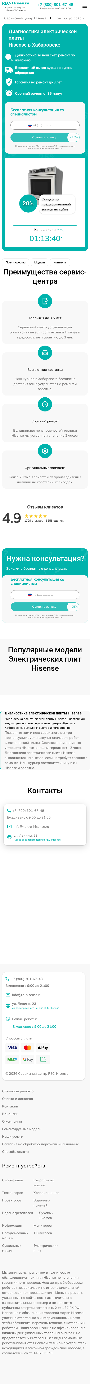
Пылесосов (43, 1233)
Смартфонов (12, 1180)
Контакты (60, 262)
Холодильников (46, 1193)
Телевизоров (12, 1193)
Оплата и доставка (17, 1099)
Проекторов (12, 1200)
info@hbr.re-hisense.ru (31, 826)
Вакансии (10, 1114)
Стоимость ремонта (18, 1091)
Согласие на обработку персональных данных (40, 1144)
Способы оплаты (15, 1151)
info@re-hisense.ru (26, 995)
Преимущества (16, 262)
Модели (39, 262)
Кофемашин (12, 1225)
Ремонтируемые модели (21, 1129)
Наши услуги (12, 1136)
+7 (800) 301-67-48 (55, 4)
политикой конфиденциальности (45, 148)
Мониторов (42, 1225)
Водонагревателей (17, 1213)
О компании (12, 1121)
